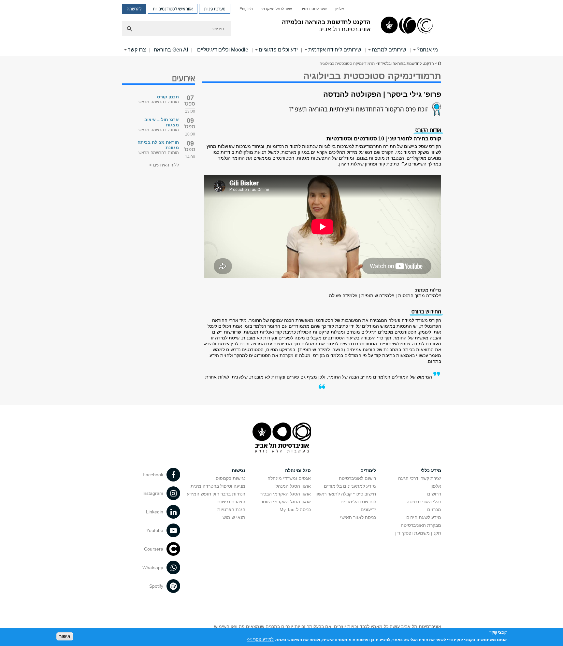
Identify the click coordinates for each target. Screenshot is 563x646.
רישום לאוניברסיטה (357, 478)
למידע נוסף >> (260, 639)
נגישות (238, 470)
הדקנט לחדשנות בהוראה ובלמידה (406, 63)
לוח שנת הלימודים (358, 501)
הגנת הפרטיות (231, 509)
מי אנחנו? (427, 49)
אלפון (339, 9)
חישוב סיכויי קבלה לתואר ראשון (345, 493)
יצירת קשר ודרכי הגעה (419, 478)
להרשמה (134, 9)
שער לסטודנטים (313, 9)
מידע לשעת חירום (423, 517)
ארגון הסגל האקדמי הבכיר (285, 493)
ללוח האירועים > (164, 165)
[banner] (281, 28)
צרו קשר (137, 49)
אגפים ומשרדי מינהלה (289, 478)
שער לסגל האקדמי (276, 9)
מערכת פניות (214, 9)
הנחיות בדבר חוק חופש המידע (216, 493)
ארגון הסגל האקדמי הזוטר (286, 501)
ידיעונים (368, 509)
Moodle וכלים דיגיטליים (222, 49)
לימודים (368, 470)
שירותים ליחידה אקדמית (334, 49)
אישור (64, 636)
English (246, 9)
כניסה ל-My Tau (295, 509)
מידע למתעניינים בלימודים (350, 486)
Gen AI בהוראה (171, 49)
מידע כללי (431, 470)
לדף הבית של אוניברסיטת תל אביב (439, 63)
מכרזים (434, 509)
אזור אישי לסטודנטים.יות (173, 9)
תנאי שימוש (234, 517)
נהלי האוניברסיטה (424, 501)
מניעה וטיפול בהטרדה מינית (218, 486)
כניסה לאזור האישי (358, 517)
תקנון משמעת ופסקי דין (418, 533)
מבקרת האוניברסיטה (421, 525)
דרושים (434, 493)
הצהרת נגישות (231, 501)
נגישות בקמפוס (230, 478)
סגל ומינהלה (298, 470)
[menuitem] (339, 8)
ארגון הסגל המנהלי (292, 486)
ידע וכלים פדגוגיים (278, 49)
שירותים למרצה (389, 49)
